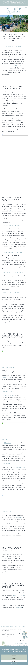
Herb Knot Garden (19, 467)
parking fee (11, 244)
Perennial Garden (9, 395)
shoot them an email (18, 595)
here (11, 211)
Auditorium (5, 558)
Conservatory (18, 517)
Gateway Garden (6, 377)
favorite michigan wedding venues (17, 645)
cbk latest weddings (21, 643)
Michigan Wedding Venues (14, 46)
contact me (19, 607)
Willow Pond (7, 443)
